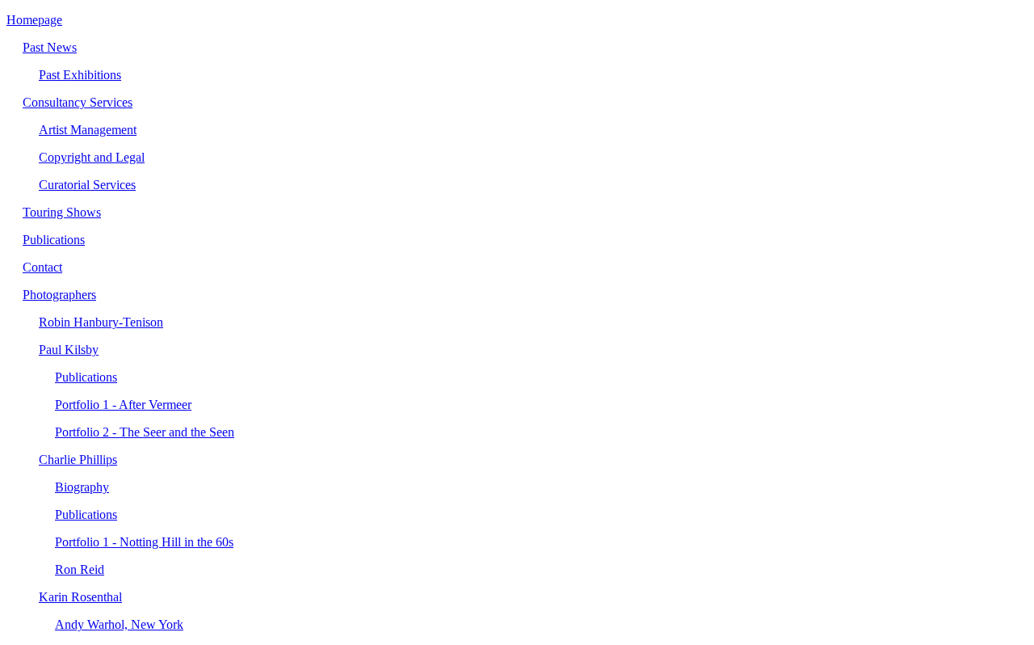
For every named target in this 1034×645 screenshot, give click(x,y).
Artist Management (88, 130)
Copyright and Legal (92, 157)
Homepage (34, 20)
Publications (54, 240)
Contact (42, 267)
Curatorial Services (87, 185)
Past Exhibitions (80, 75)
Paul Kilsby (69, 349)
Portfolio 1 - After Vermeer (123, 404)
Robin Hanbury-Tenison (101, 322)
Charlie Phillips (78, 459)
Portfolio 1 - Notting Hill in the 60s (144, 542)
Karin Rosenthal (80, 597)
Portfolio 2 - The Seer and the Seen (144, 432)
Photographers (59, 294)
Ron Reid (79, 569)
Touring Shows (62, 212)
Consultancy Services (77, 102)
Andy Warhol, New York (119, 624)
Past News (50, 47)
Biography (82, 487)
